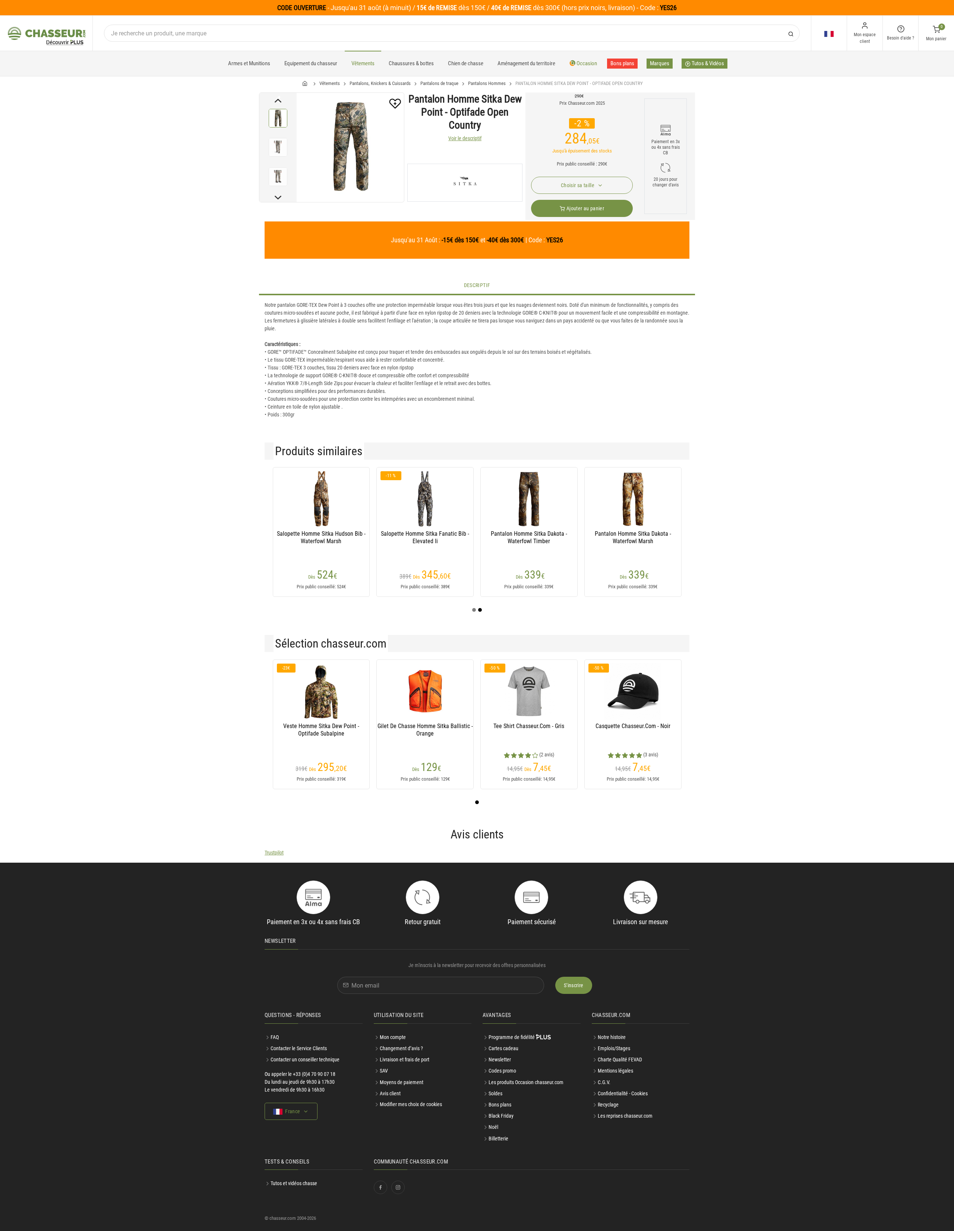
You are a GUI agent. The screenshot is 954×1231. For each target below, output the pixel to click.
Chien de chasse (465, 63)
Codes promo (502, 1071)
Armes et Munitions (249, 63)
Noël (493, 1127)
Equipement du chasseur (310, 63)
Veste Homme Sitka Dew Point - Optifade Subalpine (321, 729)
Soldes (495, 1093)
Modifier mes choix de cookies (411, 1104)
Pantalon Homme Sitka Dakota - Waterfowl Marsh (633, 537)
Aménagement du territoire (526, 63)
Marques (659, 63)
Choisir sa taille (578, 185)
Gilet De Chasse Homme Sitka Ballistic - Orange (425, 729)
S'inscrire (574, 985)
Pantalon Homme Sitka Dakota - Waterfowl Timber (529, 537)
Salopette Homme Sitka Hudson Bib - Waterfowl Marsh (321, 537)
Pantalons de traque (439, 83)
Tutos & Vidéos (707, 63)
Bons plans (622, 63)
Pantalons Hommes (487, 83)
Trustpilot (274, 853)
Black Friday (501, 1116)
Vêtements (363, 63)
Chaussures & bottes (411, 63)
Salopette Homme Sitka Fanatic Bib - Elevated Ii (425, 537)
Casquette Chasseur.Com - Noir (633, 726)
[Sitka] (464, 183)
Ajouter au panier (584, 208)
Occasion (586, 63)
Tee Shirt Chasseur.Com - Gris (528, 726)
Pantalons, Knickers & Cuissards (380, 83)
